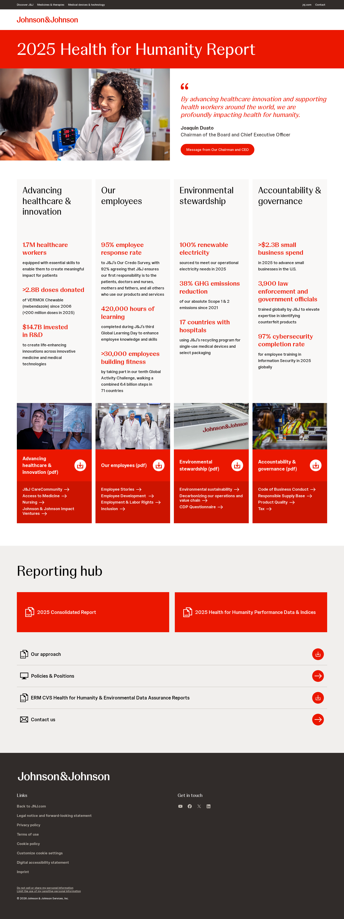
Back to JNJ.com (31, 806)
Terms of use (28, 834)
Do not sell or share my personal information (45, 888)
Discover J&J (25, 4)
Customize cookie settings (40, 853)
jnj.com (307, 5)
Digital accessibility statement (43, 862)
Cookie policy (28, 843)
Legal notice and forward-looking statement (54, 815)
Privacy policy (28, 824)
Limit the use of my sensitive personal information (49, 891)
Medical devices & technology (86, 4)
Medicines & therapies (50, 4)
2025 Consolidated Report (66, 612)
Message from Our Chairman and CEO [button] (217, 149)
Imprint (23, 871)
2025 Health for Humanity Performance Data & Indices (255, 612)
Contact (320, 5)
